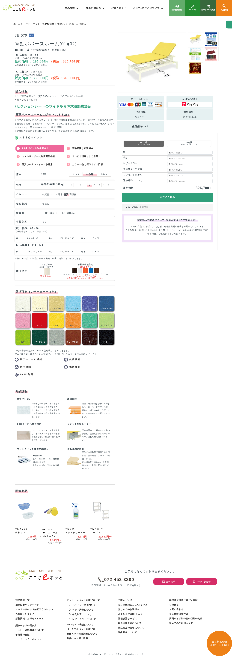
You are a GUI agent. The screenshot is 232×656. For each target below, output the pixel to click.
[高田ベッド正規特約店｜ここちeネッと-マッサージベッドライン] (19, 7)
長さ (125, 157)
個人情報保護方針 (178, 614)
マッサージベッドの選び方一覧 (83, 600)
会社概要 (174, 605)
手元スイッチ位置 (132, 169)
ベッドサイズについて (84, 605)
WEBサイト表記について (80, 624)
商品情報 (70, 8)
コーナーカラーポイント (28, 639)
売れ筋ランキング (24, 614)
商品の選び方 (93, 8)
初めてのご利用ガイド (181, 623)
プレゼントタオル (132, 175)
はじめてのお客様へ (128, 609)
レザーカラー (130, 163)
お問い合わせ (176, 609)
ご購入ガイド (118, 8)
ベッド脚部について (83, 610)
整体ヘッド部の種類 (77, 638)
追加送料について (132, 180)
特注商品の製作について (131, 628)
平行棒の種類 (22, 635)
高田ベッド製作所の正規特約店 (185, 618)
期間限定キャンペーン (27, 605)
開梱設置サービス (127, 618)
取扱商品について (127, 632)
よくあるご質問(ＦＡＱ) (130, 614)
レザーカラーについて (84, 619)
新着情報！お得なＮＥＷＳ (29, 618)
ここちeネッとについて (146, 8)
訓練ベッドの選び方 (26, 625)
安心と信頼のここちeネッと (133, 605)
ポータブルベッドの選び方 (81, 629)
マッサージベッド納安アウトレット (34, 609)
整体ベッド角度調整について (82, 634)
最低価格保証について (130, 623)
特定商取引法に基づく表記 (183, 600)
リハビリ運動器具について (29, 630)
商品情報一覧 (22, 600)
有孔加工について (81, 614)
